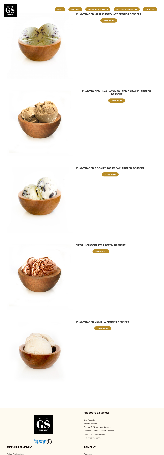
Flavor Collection (90, 423)
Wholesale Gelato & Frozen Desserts (99, 431)
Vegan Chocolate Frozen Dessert (100, 245)
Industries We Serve (92, 438)
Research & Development (94, 434)
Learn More (108, 20)
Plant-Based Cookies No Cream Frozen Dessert (110, 168)
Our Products (89, 420)
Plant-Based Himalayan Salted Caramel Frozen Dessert (116, 92)
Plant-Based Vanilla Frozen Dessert (102, 322)
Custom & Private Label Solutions (97, 427)
